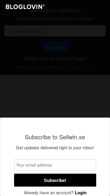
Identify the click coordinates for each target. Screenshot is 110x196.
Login (81, 192)
